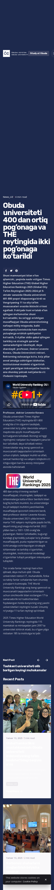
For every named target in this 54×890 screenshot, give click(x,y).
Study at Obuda (38, 53)
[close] (45, 879)
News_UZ (8, 196)
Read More (12, 791)
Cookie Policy (30, 881)
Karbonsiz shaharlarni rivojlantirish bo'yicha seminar (23, 867)
